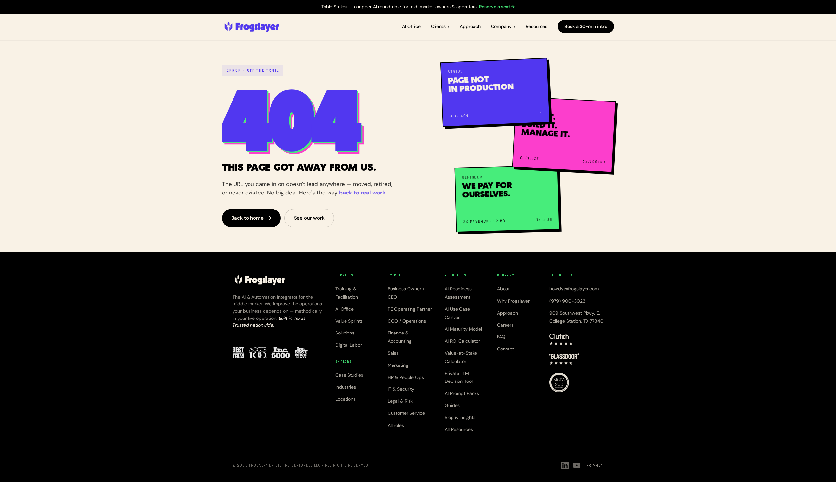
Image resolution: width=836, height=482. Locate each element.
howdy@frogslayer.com (574, 289)
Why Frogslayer (513, 301)
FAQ (501, 337)
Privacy (594, 465)
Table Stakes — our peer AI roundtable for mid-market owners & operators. (418, 6)
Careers (505, 325)
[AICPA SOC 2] (559, 382)
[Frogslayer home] (251, 27)
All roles (396, 425)
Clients (438, 26)
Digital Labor (348, 345)
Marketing (398, 365)
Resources (536, 26)
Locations (345, 399)
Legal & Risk (400, 401)
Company (501, 26)
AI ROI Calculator (462, 341)
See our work (309, 218)
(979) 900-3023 (567, 301)
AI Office (411, 26)
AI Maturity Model (463, 329)
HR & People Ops (406, 377)
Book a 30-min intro (585, 26)
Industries (345, 387)
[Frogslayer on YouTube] (576, 465)
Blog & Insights (460, 417)
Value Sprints (349, 321)
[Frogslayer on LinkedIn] (565, 465)
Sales (393, 353)
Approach (470, 26)
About (503, 289)
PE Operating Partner (410, 309)
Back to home (247, 218)
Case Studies (349, 375)
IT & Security (401, 389)
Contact (505, 349)
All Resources (459, 429)
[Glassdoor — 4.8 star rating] (564, 359)
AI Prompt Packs (462, 393)
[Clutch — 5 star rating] (561, 339)
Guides (452, 405)
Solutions (344, 333)
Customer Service (406, 413)
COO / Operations (407, 321)
